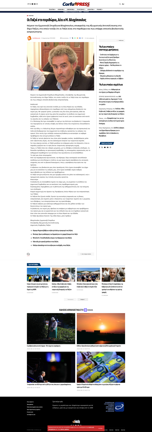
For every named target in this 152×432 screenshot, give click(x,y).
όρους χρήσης (64, 429)
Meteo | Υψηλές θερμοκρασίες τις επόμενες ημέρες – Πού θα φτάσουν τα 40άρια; (110, 65)
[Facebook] (28, 4)
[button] (100, 428)
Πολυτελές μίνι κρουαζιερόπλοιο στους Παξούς (45, 241)
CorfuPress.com (36, 38)
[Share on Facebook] (70, 38)
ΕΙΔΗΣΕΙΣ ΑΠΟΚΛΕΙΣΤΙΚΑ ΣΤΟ (71, 310)
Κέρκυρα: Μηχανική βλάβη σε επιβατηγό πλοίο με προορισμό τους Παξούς (53, 230)
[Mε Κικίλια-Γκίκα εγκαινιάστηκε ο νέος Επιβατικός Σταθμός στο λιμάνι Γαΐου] (88, 275)
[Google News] (35, 4)
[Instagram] (37, 4)
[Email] (77, 38)
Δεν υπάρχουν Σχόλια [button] (86, 254)
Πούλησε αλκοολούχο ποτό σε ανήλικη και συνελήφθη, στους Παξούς (51, 245)
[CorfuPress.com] (76, 4)
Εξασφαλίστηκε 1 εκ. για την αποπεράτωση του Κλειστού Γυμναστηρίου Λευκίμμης (111, 121)
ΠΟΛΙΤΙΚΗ (30, 15)
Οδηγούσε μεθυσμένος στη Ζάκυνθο (110, 76)
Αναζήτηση (121, 40)
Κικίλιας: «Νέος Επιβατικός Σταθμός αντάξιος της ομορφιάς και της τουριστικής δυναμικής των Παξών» (111, 111)
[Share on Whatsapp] (75, 38)
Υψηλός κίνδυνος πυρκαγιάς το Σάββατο (111, 78)
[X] (30, 4)
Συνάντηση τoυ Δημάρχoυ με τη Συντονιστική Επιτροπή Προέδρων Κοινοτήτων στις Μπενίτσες (109, 57)
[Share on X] (72, 38)
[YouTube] (32, 4)
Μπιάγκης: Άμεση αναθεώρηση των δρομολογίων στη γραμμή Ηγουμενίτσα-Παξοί (55, 234)
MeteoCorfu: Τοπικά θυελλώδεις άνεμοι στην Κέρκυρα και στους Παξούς (52, 238)
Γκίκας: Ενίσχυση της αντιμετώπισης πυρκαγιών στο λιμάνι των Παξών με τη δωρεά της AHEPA (37, 287)
